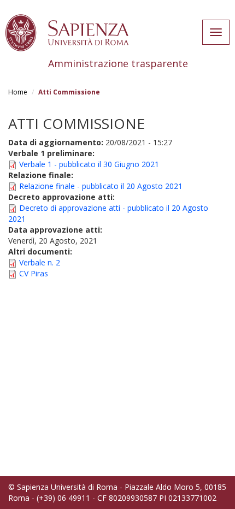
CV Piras (33, 273)
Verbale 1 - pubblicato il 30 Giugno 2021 (89, 164)
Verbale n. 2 (39, 262)
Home (17, 92)
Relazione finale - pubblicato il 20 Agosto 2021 (101, 186)
